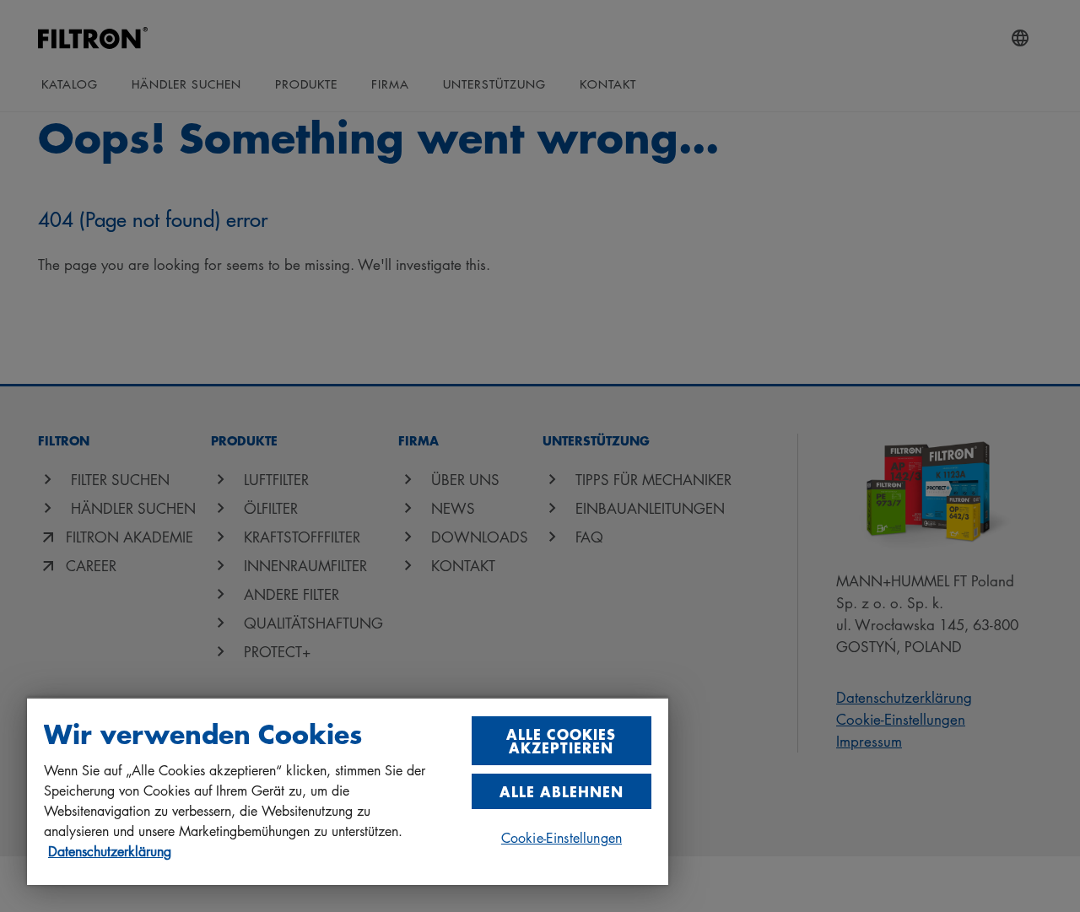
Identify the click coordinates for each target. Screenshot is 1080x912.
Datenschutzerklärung (109, 851)
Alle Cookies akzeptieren (561, 740)
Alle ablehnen (562, 790)
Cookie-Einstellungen (561, 837)
